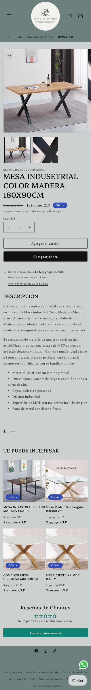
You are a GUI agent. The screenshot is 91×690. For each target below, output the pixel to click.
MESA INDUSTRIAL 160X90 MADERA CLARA (24, 509)
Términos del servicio (50, 679)
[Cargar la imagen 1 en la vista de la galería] (17, 150)
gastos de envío (16, 211)
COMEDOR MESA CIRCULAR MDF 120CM (20, 577)
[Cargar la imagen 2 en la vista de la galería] (45, 150)
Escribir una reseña (45, 633)
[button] (9, 16)
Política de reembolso (75, 672)
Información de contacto (47, 685)
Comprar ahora (45, 256)
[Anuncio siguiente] (83, 37)
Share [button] (11, 431)
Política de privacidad (21, 679)
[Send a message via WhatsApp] (83, 665)
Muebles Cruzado (22, 672)
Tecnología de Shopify (46, 672)
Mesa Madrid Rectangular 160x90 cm (65, 509)
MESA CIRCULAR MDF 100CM (63, 577)
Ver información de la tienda (28, 284)
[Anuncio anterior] (8, 37)
